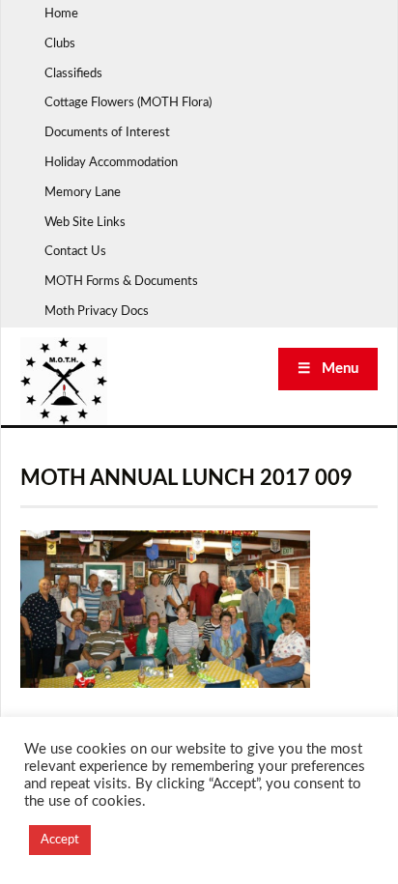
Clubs (59, 44)
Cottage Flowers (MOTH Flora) (128, 103)
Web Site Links (85, 222)
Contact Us (75, 251)
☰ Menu (328, 368)
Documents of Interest (107, 133)
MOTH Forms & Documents (121, 281)
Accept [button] (60, 840)
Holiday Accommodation (111, 163)
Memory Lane (82, 192)
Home (61, 14)
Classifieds (73, 74)
